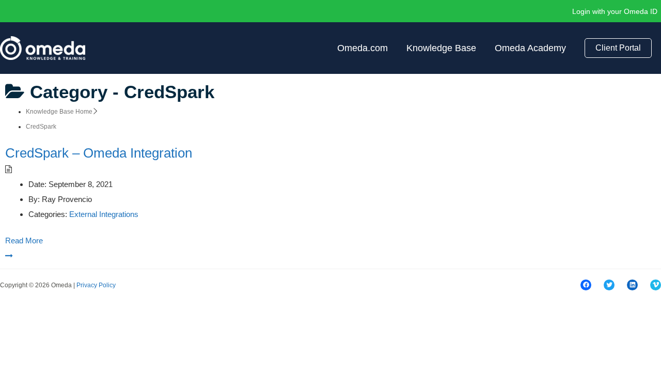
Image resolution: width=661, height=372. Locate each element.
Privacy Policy (96, 285)
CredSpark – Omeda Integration (98, 153)
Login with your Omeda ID (614, 11)
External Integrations (103, 214)
